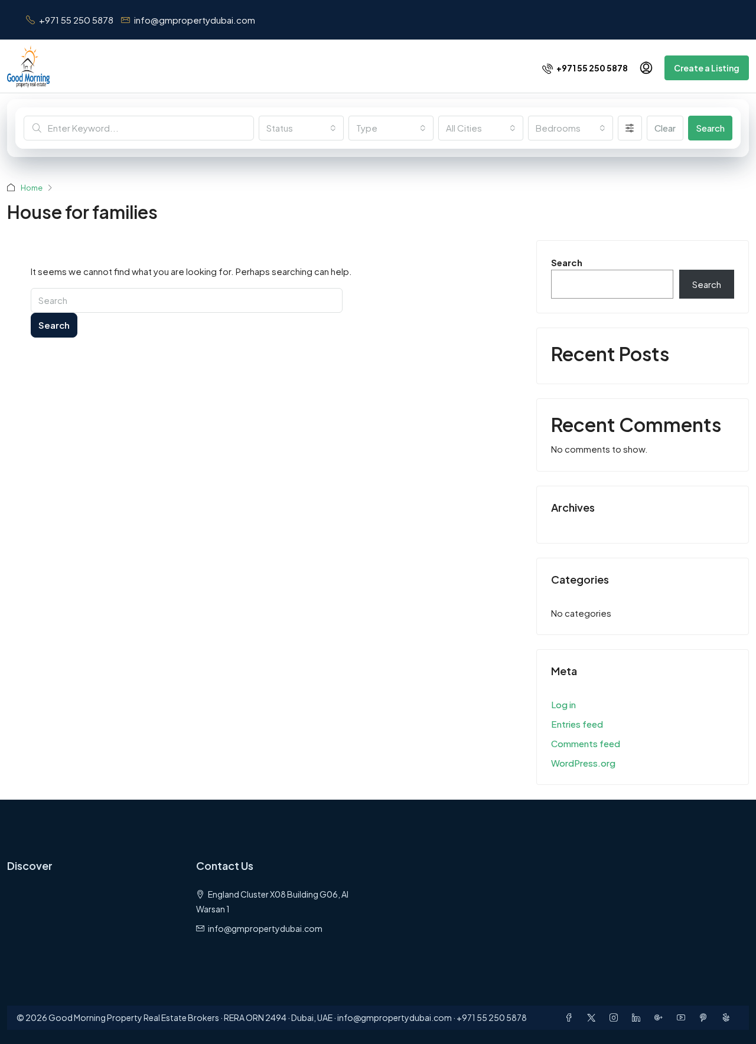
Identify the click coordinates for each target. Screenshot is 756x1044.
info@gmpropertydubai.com (265, 928)
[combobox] (301, 128)
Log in (563, 704)
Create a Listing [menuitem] (706, 68)
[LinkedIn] (638, 1017)
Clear (665, 127)
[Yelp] (728, 1017)
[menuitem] (585, 68)
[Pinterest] (705, 1017)
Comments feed (585, 743)
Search (710, 127)
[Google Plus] (660, 1017)
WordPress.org (583, 762)
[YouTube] (683, 1017)
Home (32, 187)
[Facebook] (571, 1017)
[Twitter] (593, 1017)
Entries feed (577, 723)
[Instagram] (616, 1017)
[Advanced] (630, 128)
